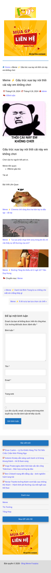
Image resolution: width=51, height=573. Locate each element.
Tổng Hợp (7, 512)
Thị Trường (7, 507)
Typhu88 (44, 567)
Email (8, 380)
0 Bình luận (10, 95)
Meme (20, 278)
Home (7, 67)
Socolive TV (25, 567)
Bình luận (9, 330)
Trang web (9, 394)
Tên (7, 366)
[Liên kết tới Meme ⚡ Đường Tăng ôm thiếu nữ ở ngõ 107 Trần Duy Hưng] (26, 251)
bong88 (31, 570)
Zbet (41, 564)
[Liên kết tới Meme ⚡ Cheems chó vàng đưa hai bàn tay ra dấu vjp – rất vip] (26, 190)
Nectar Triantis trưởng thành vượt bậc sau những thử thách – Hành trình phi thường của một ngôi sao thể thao (24, 485)
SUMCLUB (35, 567)
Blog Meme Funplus (26, 12)
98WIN (24, 570)
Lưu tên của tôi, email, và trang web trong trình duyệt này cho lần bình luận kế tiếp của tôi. (24, 412)
